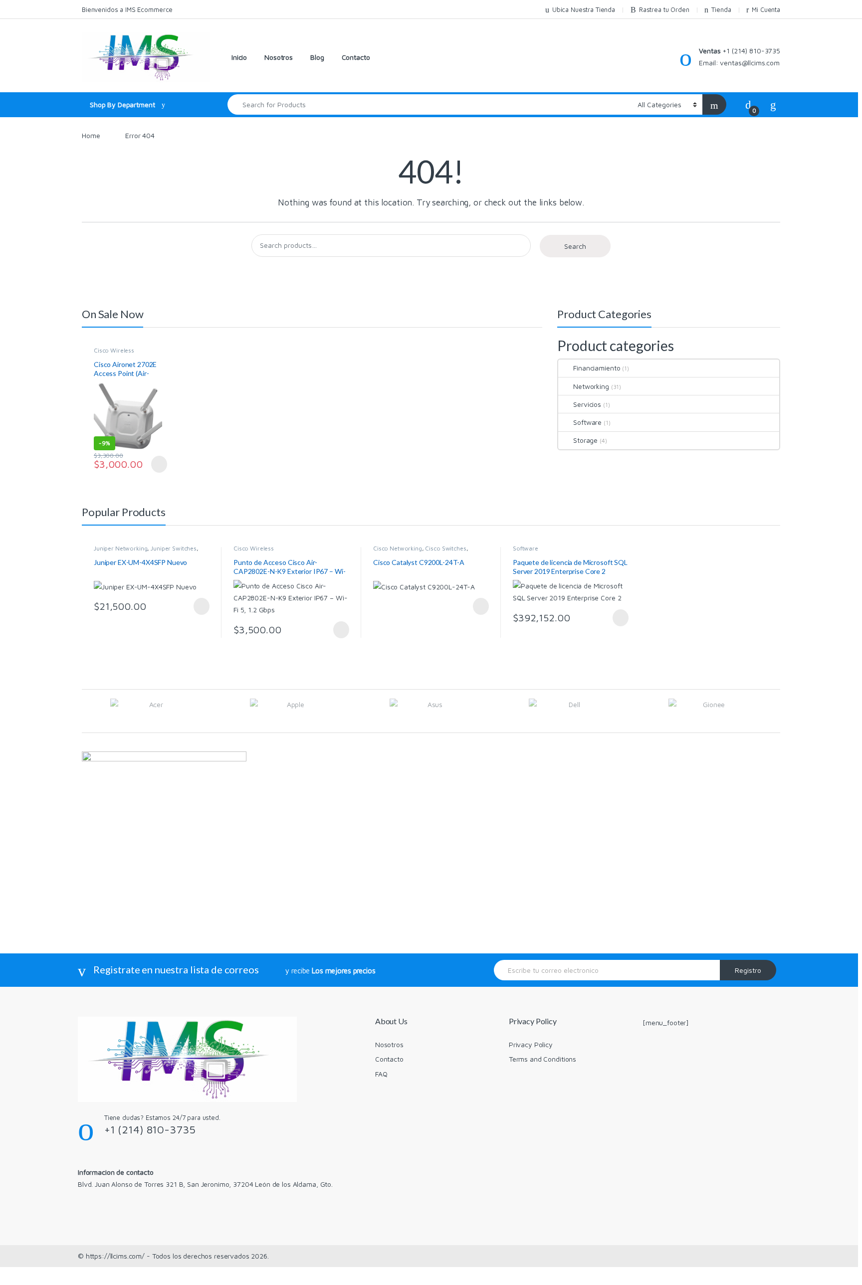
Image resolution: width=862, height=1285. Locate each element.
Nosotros (278, 57)
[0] (748, 104)
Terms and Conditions (542, 1059)
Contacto (356, 57)
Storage (585, 440)
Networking (591, 386)
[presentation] (777, 712)
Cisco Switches (445, 548)
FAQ (381, 1074)
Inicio (239, 57)
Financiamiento (596, 368)
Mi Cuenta (766, 9)
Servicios (587, 404)
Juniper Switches (174, 548)
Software (587, 422)
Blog (317, 57)
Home (91, 135)
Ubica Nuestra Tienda (583, 9)
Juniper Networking (120, 548)
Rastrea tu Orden (664, 9)
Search (575, 246)
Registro (748, 970)
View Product (155, 464)
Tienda (721, 9)
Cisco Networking (397, 548)
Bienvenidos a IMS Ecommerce (127, 9)
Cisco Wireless (114, 350)
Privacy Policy (531, 1044)
